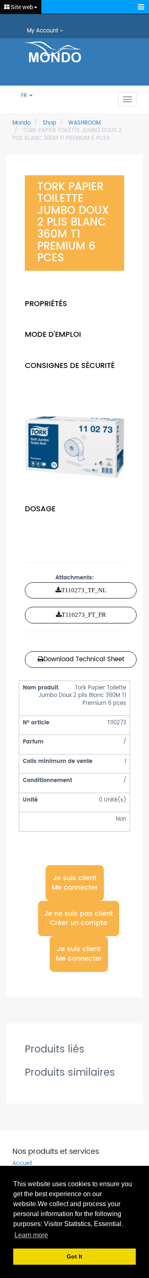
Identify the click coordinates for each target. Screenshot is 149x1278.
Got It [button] (74, 1256)
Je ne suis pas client (78, 918)
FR (25, 96)
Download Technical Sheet (83, 659)
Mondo (21, 123)
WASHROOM (84, 123)
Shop (49, 123)
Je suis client (75, 883)
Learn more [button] (31, 1235)
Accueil (22, 1164)
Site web (21, 7)
